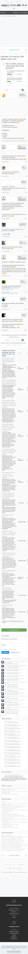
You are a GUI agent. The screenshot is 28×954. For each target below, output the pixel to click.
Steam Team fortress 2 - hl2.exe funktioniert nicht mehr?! (9, 554)
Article (5, 664)
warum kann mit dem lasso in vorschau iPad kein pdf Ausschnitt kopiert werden (14, 817)
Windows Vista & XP (14, 913)
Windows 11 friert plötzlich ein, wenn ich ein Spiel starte (13, 788)
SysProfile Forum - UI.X (9, 864)
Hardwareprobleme (14, 933)
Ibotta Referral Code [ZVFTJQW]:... (11, 743)
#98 (26, 275)
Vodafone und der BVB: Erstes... (11, 727)
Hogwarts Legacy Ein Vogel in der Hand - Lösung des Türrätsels (14, 707)
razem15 (6, 744)
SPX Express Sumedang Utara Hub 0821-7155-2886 (12, 840)
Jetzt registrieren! (14, 630)
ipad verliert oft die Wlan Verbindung (9, 814)
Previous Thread (11, 345)
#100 (25, 309)
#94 (26, 192)
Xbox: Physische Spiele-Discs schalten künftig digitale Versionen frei (9, 381)
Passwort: (3, 645)
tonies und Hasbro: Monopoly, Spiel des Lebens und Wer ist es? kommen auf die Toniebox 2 (9, 427)
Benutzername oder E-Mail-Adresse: (9, 639)
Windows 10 (11, 910)
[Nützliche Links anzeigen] (25, 49)
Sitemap (19, 868)
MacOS (14, 917)
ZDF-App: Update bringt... (10, 755)
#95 (26, 218)
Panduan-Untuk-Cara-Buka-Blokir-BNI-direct (11, 847)
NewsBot (6, 722)
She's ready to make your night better (9, 794)
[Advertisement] (14, 32)
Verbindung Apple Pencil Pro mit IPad (9, 827)
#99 (26, 291)
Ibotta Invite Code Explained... (10, 749)
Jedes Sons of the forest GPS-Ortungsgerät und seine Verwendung (14, 689)
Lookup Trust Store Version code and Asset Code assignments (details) (14, 803)
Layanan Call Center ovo (6, 835)
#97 (26, 251)
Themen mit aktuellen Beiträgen (8, 16)
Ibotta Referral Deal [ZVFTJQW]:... (11, 746)
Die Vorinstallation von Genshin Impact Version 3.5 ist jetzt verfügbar (15, 662)
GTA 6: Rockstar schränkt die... (11, 737)
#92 (26, 161)
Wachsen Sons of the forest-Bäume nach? (13, 669)
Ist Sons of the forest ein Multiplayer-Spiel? (13, 704)
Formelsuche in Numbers (6, 826)
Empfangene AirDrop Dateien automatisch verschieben (13, 805)
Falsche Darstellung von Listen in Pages (10, 824)
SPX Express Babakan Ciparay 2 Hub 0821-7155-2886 (13, 849)
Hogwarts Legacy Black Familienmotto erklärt (14, 678)
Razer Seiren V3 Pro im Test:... (10, 759)
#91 (26, 140)
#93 (26, 176)
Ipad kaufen (4, 801)
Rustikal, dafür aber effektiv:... (10, 734)
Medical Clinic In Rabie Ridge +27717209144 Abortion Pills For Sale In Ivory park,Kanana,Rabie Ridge (14, 837)
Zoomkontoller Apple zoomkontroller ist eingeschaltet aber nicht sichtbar (14, 822)
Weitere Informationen (16, 951)
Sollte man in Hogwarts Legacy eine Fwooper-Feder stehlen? (14, 700)
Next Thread (18, 345)
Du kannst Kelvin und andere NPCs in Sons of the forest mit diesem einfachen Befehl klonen (15, 666)
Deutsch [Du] (20, 864)
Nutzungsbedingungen (7, 872)
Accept (8, 951)
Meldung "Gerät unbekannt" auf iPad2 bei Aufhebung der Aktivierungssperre (14, 820)
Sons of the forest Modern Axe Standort (13, 672)
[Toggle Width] (14, 860)
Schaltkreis (6, 775)
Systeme (14, 935)
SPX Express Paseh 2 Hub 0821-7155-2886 (10, 843)
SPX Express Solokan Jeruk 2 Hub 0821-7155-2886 (12, 842)
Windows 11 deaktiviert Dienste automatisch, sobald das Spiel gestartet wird (14, 792)
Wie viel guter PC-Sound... (9, 721)
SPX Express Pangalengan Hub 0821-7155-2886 (11, 839)
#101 (25, 330)
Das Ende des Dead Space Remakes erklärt (13, 693)
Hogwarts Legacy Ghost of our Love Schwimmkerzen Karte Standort (12, 711)
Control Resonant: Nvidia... (10, 765)
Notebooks (14, 937)
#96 (26, 236)
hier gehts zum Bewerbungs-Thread (10, 288)
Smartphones (14, 938)
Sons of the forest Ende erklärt (11, 686)
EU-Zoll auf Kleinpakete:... (9, 730)
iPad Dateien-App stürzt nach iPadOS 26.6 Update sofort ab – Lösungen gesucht (14, 810)
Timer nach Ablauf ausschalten (8, 808)
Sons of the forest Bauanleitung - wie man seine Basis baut (14, 682)
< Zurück (6, 90)
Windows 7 (14, 911)
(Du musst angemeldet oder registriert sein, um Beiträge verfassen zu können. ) (14, 336)
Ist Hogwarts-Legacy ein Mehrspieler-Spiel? (13, 675)
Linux (14, 915)
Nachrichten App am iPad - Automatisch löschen (12, 807)
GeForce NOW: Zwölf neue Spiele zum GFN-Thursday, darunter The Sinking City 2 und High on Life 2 (9, 404)
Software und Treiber (14, 931)
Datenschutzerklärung (20, 872)
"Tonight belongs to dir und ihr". (8, 790)
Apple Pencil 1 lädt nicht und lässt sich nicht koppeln (12, 815)
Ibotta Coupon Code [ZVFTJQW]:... (11, 752)
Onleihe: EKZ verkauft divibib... (11, 724)
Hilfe (14, 868)
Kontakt (9, 868)
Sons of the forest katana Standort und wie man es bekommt (15, 696)
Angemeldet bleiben (15, 652)
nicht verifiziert (4, 812)
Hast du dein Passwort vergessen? (8, 649)
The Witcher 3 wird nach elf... (10, 740)
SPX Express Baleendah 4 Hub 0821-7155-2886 (11, 850)
